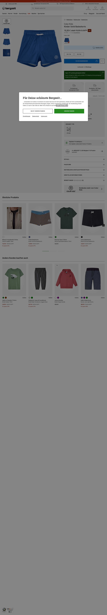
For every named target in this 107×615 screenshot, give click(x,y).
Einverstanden (69, 111)
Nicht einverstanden (38, 111)
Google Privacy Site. (62, 105)
